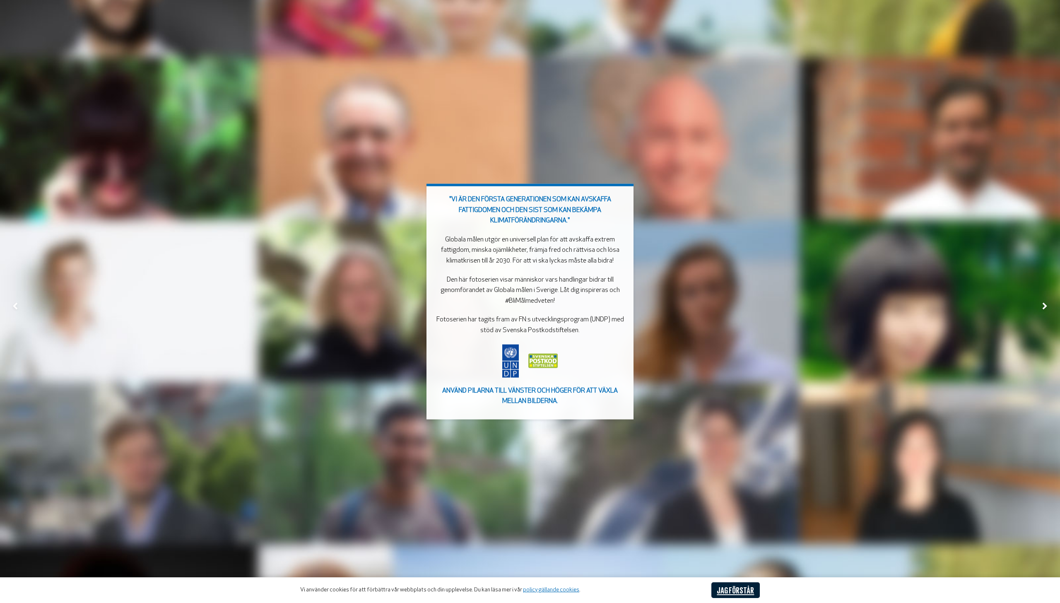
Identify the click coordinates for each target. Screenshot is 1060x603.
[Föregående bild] (15, 305)
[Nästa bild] (1045, 305)
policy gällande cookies (551, 590)
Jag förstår (735, 589)
